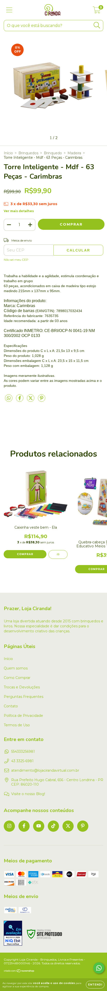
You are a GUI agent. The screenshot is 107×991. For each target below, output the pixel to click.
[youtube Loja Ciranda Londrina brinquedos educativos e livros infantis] (38, 826)
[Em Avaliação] (13, 934)
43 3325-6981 (22, 761)
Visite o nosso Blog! (28, 794)
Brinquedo (53, 153)
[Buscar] (97, 25)
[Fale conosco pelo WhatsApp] (99, 968)
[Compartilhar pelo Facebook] (20, 400)
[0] (97, 11)
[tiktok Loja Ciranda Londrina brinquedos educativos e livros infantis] (53, 826)
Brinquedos (28, 153)
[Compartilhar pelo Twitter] (31, 400)
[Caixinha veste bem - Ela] (58, 554)
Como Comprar (17, 677)
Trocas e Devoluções (22, 687)
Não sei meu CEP (16, 259)
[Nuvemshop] (19, 971)
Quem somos (16, 668)
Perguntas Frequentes (23, 696)
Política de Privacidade (23, 715)
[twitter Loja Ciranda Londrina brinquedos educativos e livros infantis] (68, 826)
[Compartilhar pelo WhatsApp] (8, 398)
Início (8, 153)
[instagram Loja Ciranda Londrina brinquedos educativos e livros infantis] (9, 826)
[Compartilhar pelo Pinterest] (41, 400)
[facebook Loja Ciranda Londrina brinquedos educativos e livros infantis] (24, 826)
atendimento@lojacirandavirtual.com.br (45, 770)
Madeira (74, 153)
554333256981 (23, 751)
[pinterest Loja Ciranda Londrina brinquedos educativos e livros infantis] (82, 826)
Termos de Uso (17, 725)
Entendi (95, 984)
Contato (11, 706)
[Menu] (9, 10)
